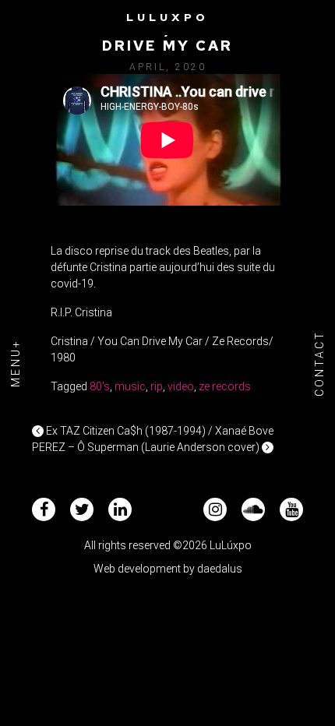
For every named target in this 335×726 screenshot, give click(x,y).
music (130, 386)
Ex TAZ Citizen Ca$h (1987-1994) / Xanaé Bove (158, 431)
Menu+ (15, 363)
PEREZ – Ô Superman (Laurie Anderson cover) (147, 447)
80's (100, 386)
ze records (225, 386)
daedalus (219, 568)
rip (156, 386)
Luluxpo (167, 17)
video (181, 386)
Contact (319, 363)
